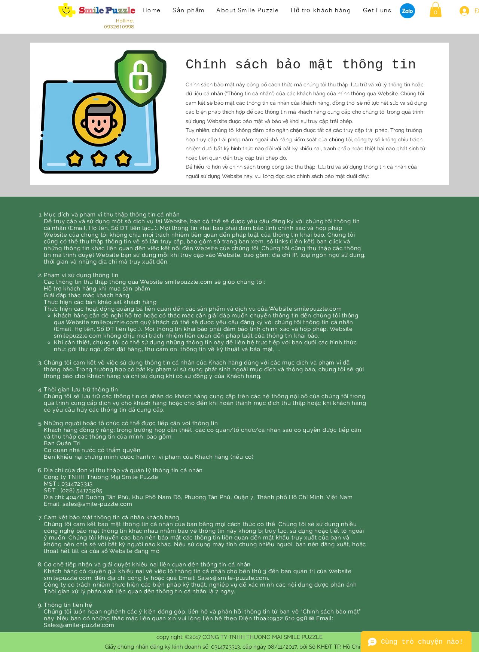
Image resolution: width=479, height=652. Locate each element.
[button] (435, 9)
